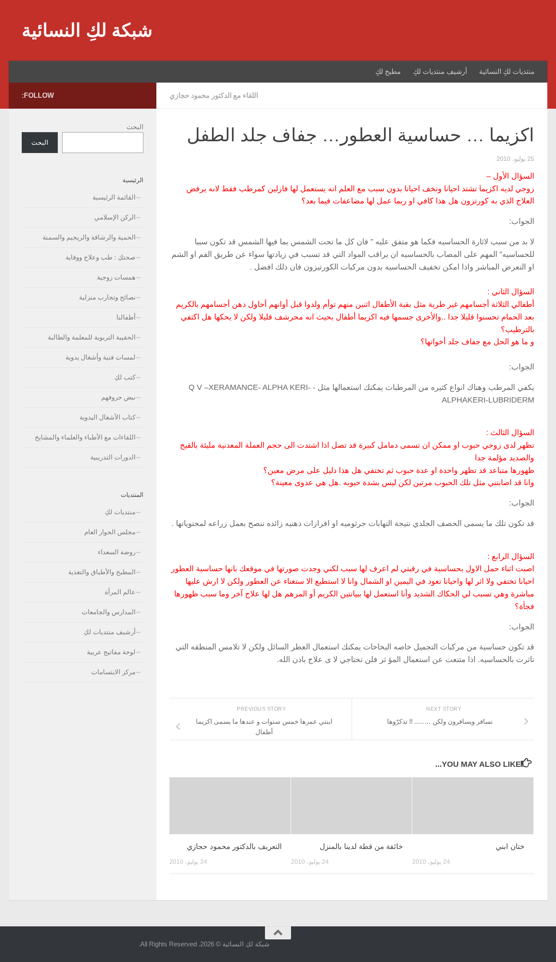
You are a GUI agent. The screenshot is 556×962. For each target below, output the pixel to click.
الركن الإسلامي (115, 217)
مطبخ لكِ (388, 71)
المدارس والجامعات (109, 612)
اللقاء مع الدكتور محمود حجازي (213, 95)
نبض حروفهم (118, 397)
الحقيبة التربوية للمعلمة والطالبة (92, 337)
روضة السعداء (117, 552)
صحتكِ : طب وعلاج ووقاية (101, 257)
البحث (134, 126)
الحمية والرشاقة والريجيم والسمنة (89, 237)
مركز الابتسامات (113, 672)
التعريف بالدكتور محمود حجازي (234, 846)
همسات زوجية (116, 277)
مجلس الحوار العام (110, 532)
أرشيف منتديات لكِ (440, 71)
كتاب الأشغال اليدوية (107, 417)
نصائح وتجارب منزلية (107, 297)
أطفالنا (126, 317)
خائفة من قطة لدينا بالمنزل (361, 846)
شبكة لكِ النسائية (87, 30)
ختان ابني (510, 846)
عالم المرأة (120, 592)
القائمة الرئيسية (114, 197)
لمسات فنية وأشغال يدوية (101, 357)
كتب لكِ (125, 377)
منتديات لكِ (120, 512)
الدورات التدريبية (113, 457)
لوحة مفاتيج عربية (111, 652)
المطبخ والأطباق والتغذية (102, 572)
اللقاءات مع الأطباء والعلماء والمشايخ (85, 437)
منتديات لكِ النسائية (507, 71)
